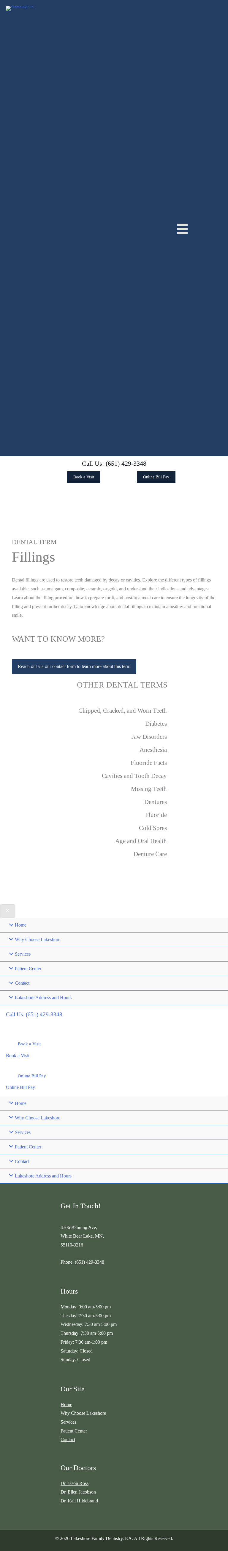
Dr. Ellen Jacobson (78, 1491)
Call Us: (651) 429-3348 (34, 1014)
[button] (114, 463)
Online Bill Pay (20, 1087)
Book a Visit (17, 1055)
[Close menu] (7, 911)
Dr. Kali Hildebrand (79, 1500)
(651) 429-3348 (89, 1262)
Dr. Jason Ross (74, 1483)
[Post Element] (114, 711)
